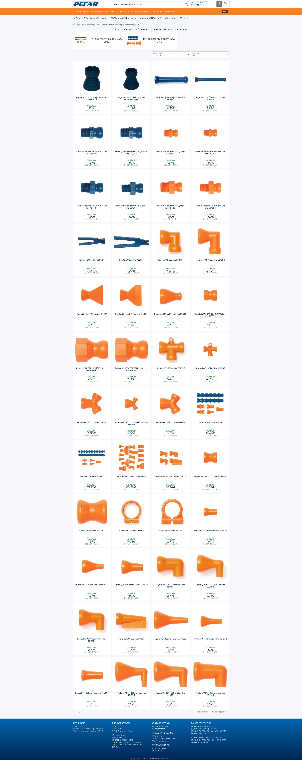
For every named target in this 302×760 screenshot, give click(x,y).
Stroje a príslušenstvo (84, 25)
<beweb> (166, 759)
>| (83, 713)
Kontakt (183, 18)
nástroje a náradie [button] (95, 18)
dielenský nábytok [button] (150, 18)
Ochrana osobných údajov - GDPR (88, 731)
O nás (77, 18)
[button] (86, 4)
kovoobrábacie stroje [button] (123, 18)
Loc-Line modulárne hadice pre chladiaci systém (118, 25)
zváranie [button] (170, 18)
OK (224, 11)
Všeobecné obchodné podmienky (88, 729)
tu (174, 11)
